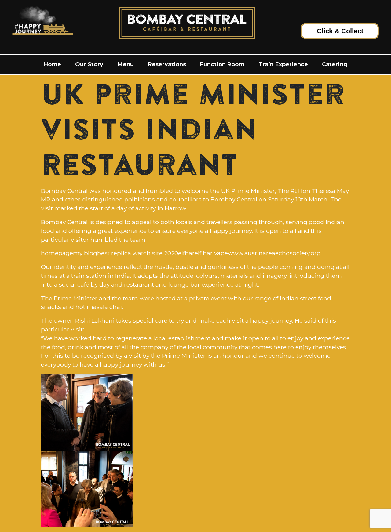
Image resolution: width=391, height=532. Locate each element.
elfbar (186, 253)
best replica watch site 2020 (137, 253)
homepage (57, 253)
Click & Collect (340, 31)
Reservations (167, 64)
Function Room (222, 64)
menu (126, 64)
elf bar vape (211, 253)
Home (52, 64)
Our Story (89, 64)
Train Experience (283, 64)
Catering (334, 64)
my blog (85, 253)
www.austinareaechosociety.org (274, 253)
